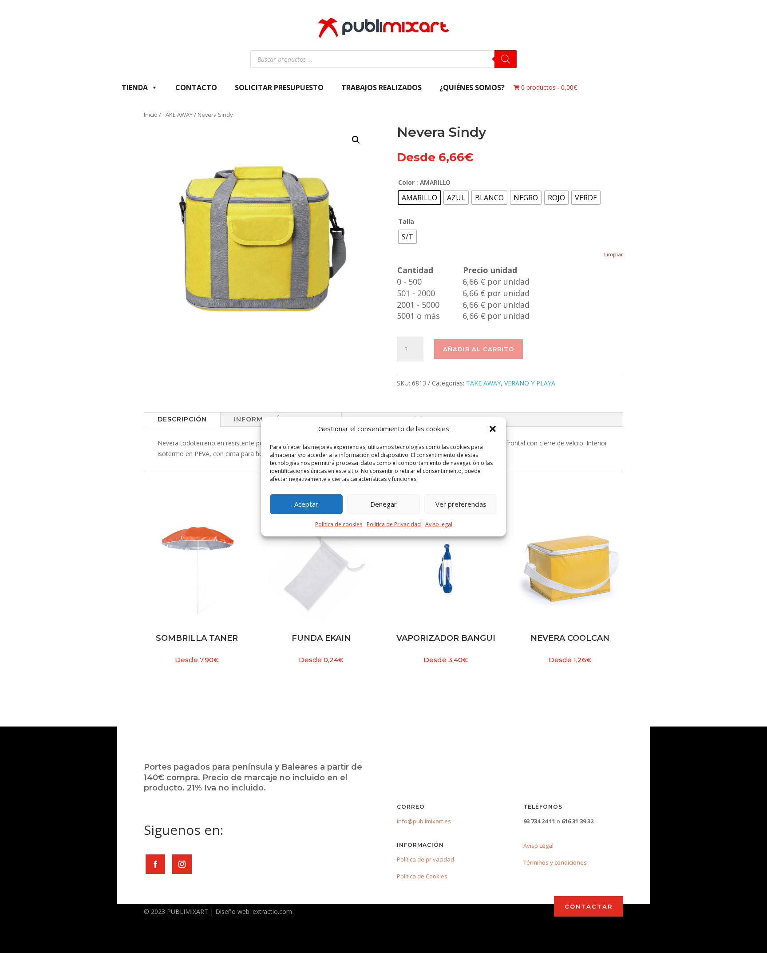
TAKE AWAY (177, 115)
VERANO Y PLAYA (529, 383)
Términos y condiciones (555, 862)
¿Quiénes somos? (472, 87)
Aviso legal (438, 524)
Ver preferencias (460, 504)
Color (406, 182)
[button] (492, 429)
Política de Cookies (422, 876)
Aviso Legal (538, 846)
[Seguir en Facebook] (155, 864)
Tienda (135, 87)
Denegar (383, 504)
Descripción (182, 419)
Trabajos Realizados (381, 87)
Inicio (151, 115)
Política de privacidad (425, 859)
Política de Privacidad (394, 524)
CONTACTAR (589, 906)
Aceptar (306, 504)
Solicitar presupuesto (279, 87)
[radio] (419, 197)
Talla (406, 221)
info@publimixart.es (424, 821)
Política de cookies (338, 524)
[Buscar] (505, 59)
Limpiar (613, 254)
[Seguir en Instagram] (182, 864)
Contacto (196, 87)
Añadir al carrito (478, 349)
